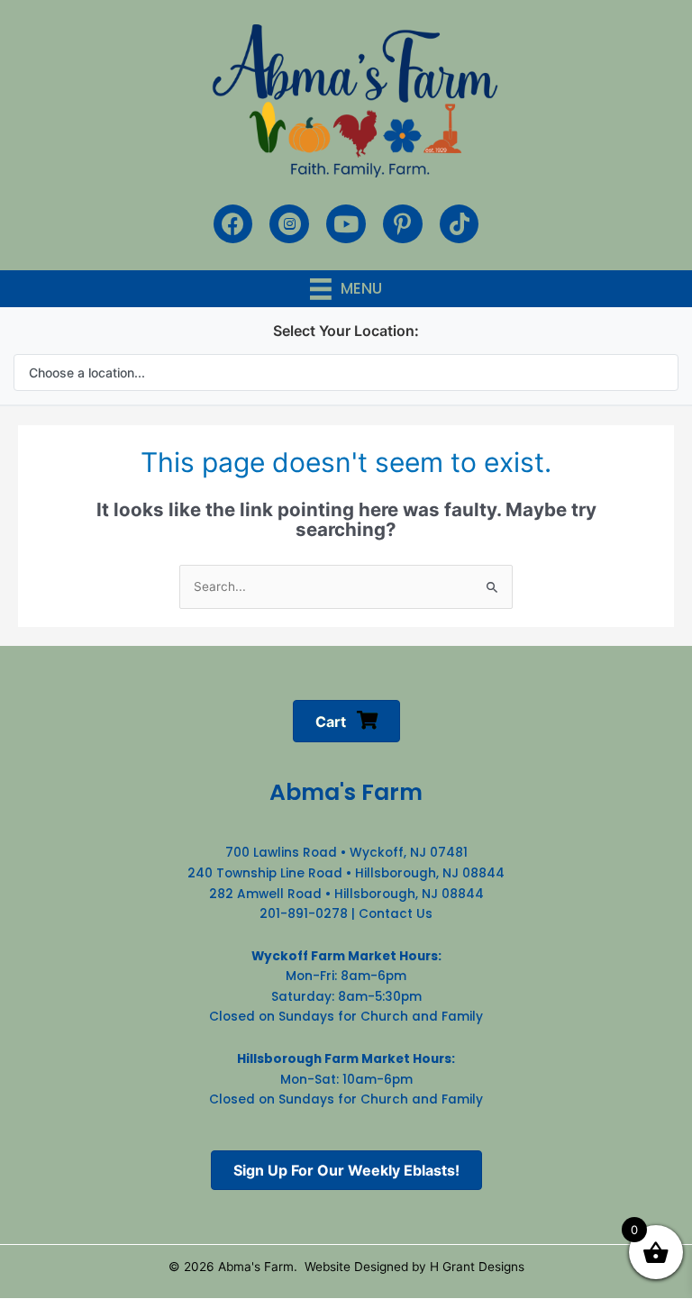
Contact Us (395, 913)
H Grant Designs (477, 1266)
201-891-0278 (304, 913)
